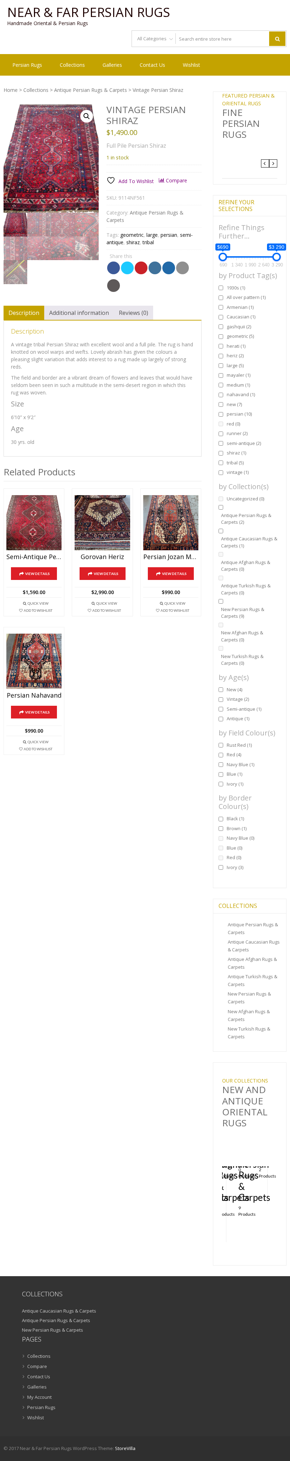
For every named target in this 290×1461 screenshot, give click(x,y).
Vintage (238, 699)
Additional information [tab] (79, 313)
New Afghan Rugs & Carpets (242, 636)
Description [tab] (23, 313)
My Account (39, 1397)
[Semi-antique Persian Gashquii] (34, 522)
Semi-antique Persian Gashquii (34, 557)
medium (238, 385)
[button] (86, 116)
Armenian (240, 307)
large (152, 234)
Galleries (112, 64)
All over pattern (246, 297)
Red (234, 754)
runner (237, 433)
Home (11, 90)
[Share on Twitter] (127, 268)
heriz (235, 355)
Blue (234, 774)
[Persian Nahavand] (34, 661)
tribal (148, 242)
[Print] (113, 285)
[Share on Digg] (168, 268)
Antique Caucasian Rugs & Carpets (249, 542)
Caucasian (241, 316)
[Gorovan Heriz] (102, 522)
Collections (72, 64)
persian (169, 234)
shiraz (133, 242)
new (234, 404)
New (234, 689)
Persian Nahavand (34, 695)
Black (235, 818)
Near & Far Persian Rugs (88, 12)
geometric (132, 234)
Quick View (38, 603)
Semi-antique (244, 709)
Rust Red (239, 745)
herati (236, 346)
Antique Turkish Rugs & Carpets (246, 589)
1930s (236, 287)
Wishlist (191, 64)
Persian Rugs (27, 64)
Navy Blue (240, 764)
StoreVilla (125, 1448)
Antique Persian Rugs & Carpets (90, 90)
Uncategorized (245, 498)
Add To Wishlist (38, 610)
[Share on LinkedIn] (155, 268)
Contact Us (152, 64)
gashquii (239, 326)
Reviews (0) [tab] (133, 313)
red (233, 424)
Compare (37, 1366)
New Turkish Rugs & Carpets (242, 660)
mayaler (238, 375)
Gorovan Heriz (102, 557)
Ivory (235, 784)
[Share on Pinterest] (141, 268)
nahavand (241, 394)
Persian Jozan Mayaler (170, 557)
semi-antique (244, 443)
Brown (236, 828)
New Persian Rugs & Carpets (242, 613)
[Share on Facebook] (113, 268)
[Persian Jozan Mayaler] (170, 522)
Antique (238, 718)
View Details (37, 573)
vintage (238, 472)
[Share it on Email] (182, 268)
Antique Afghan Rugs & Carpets (245, 566)
